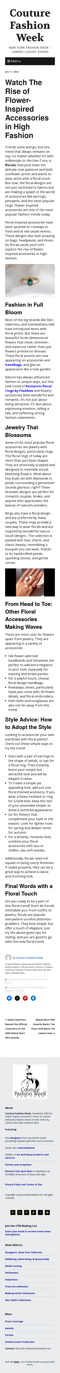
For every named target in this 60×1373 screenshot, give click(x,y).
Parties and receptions (18, 1164)
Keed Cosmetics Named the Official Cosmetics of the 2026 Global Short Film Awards (16, 1028)
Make (17, 1362)
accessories (14, 979)
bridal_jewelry (37, 987)
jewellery (9, 990)
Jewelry (8, 982)
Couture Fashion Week (30, 25)
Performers (11, 1272)
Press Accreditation (16, 1286)
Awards (9, 1328)
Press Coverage (14, 1321)
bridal (25, 987)
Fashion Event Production (19, 1341)
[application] (30, 582)
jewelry (20, 990)
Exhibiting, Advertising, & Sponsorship (27, 1259)
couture (26, 979)
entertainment (26, 1147)
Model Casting (13, 1265)
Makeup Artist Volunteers (20, 1293)
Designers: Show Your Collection (23, 1252)
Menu (16, 61)
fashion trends (39, 979)
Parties (9, 1334)
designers (16, 1137)
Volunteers (11, 1279)
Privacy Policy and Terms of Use (23, 1184)
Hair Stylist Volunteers (18, 1300)
